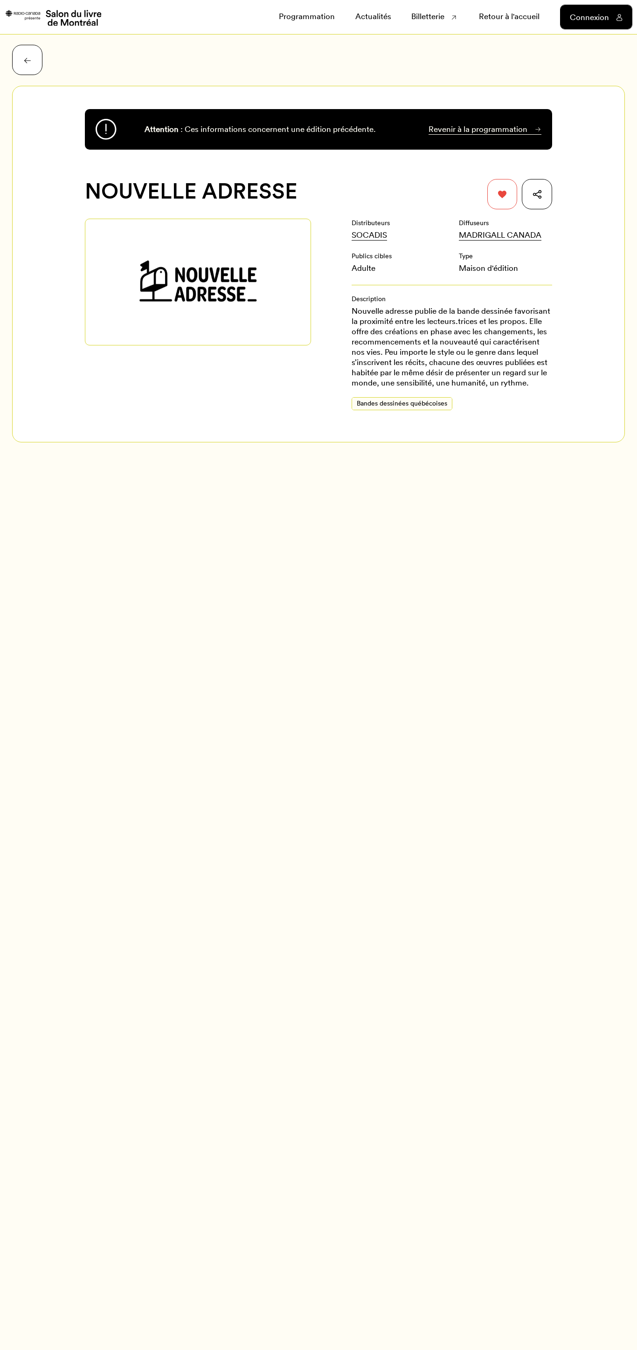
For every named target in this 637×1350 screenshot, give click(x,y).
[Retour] (27, 60)
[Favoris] (502, 194)
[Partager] (537, 194)
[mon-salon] (53, 17)
